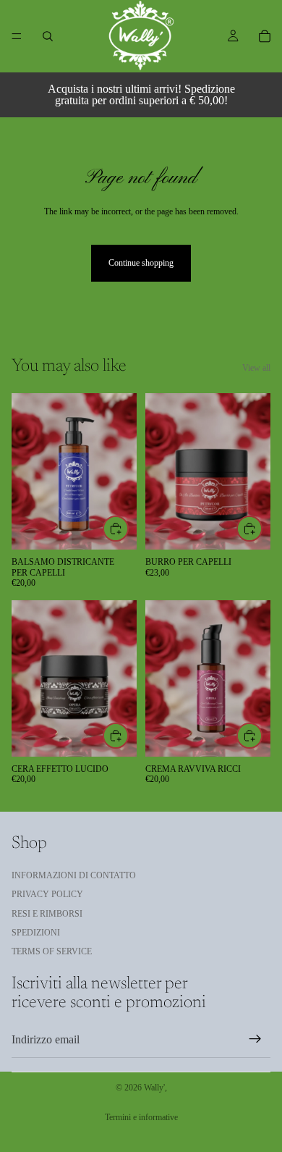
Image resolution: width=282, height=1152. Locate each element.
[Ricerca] (48, 36)
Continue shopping (141, 263)
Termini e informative (141, 1117)
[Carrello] (265, 36)
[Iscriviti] (255, 1040)
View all (256, 368)
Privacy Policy (47, 894)
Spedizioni (36, 933)
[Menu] (16, 36)
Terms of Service (52, 952)
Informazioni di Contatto (74, 875)
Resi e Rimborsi (47, 914)
